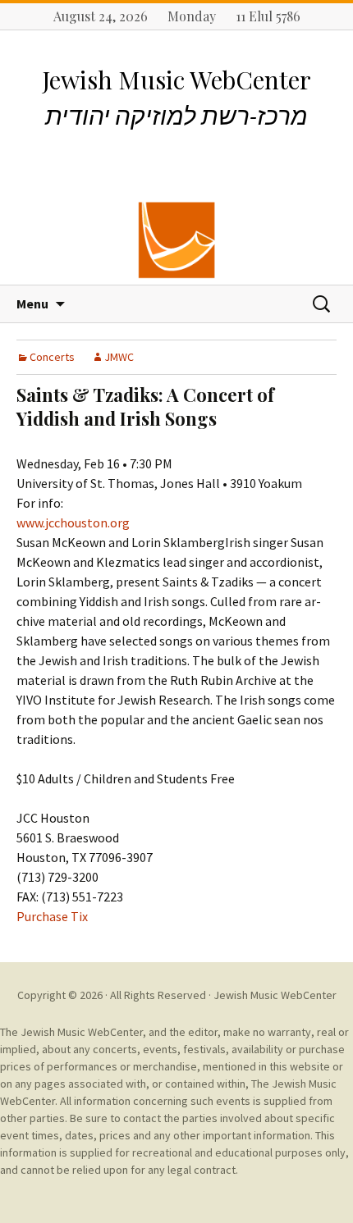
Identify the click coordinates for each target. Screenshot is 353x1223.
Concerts (52, 356)
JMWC (119, 356)
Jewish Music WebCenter (275, 995)
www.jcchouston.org (73, 522)
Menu (32, 303)
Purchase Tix (52, 916)
